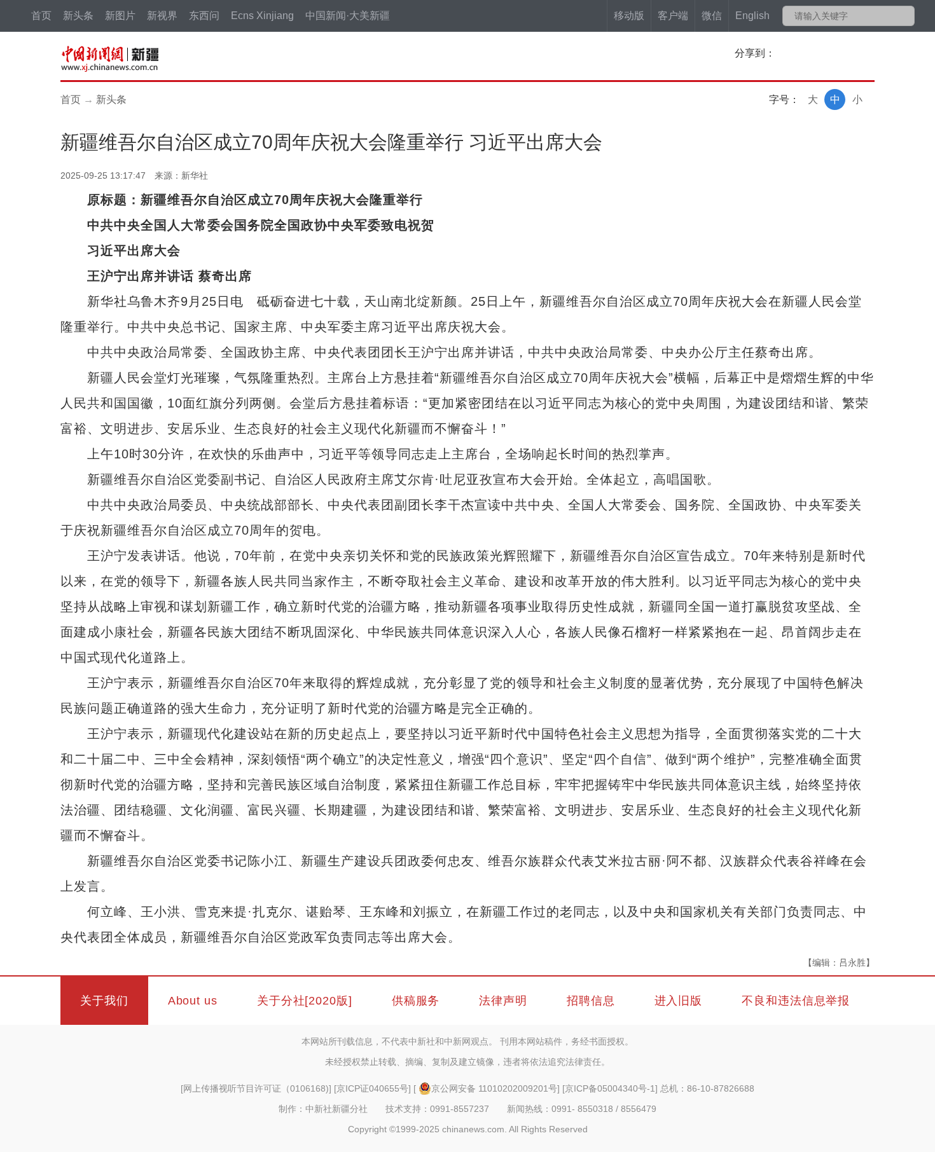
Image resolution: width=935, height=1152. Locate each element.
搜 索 (904, 16)
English (752, 15)
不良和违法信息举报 (796, 1000)
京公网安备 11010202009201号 (494, 1088)
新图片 (120, 15)
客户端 (673, 15)
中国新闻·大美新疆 (347, 15)
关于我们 (104, 1000)
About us (193, 1000)
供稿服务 (416, 1000)
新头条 (78, 15)
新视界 (162, 15)
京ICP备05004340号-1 (610, 1088)
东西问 (204, 15)
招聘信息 (591, 1000)
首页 (41, 15)
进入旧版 (678, 1000)
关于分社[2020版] (304, 1000)
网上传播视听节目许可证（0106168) (256, 1088)
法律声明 (503, 1000)
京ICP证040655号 (372, 1088)
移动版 (629, 15)
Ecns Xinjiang (262, 15)
